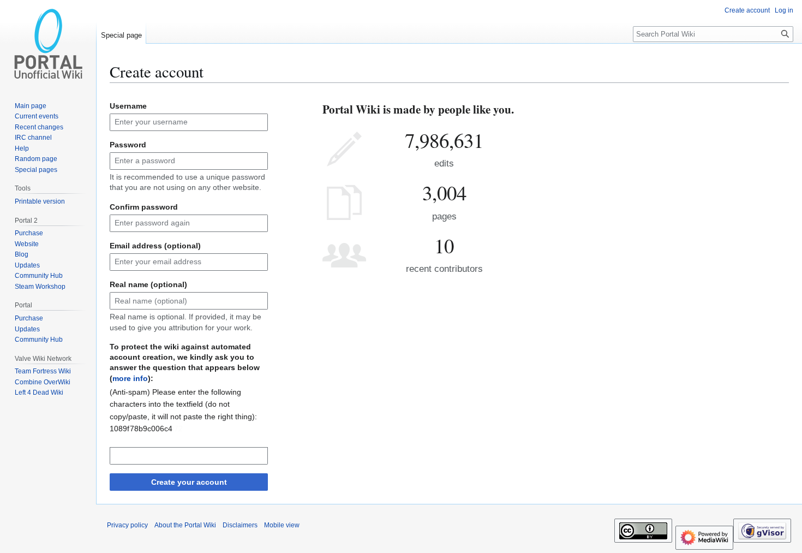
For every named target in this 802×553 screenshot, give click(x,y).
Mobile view (282, 525)
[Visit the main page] (48, 43)
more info (130, 378)
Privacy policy (127, 525)
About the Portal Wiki (185, 525)
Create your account (189, 482)
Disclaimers (240, 525)
